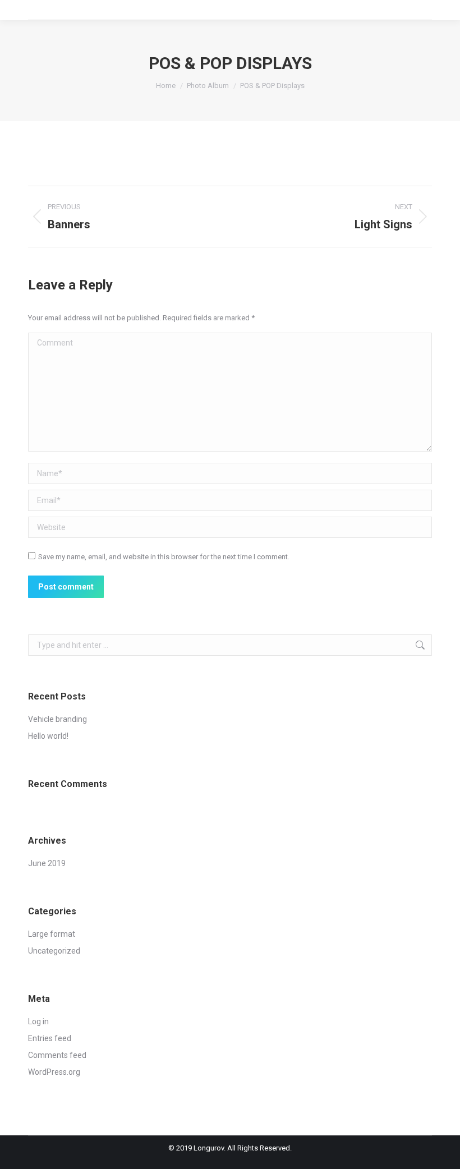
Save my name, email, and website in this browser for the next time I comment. (163, 557)
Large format (51, 933)
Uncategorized (54, 950)
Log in (38, 1021)
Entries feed (49, 1038)
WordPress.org (54, 1071)
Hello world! (48, 735)
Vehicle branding (57, 719)
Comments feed (57, 1055)
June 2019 (47, 863)
